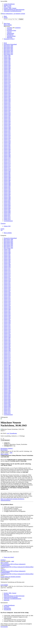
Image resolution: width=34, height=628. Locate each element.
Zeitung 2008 (7, 404)
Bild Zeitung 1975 (8, 246)
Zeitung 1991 (7, 381)
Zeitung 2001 (7, 395)
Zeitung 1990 (7, 379)
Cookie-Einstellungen (9, 4)
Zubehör (10, 448)
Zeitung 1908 (7, 264)
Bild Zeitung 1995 (8, 248)
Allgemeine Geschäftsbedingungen (12, 11)
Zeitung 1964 (7, 343)
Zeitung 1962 (7, 340)
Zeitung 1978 (7, 362)
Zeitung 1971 (7, 353)
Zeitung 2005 (7, 400)
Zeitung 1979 (7, 364)
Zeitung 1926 (7, 290)
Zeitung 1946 (7, 318)
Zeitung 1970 (7, 351)
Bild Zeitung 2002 (8, 241)
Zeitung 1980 (7, 365)
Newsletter (6, 606)
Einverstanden (4, 626)
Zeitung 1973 (7, 355)
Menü (5, 16)
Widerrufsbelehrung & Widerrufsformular (14, 9)
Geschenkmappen (8, 414)
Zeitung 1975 (7, 358)
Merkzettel (9, 37)
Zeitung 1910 (7, 267)
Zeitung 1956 (7, 332)
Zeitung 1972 (7, 354)
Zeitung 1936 (7, 304)
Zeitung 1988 (7, 376)
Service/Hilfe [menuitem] (12, 6)
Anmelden (9, 27)
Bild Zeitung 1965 (8, 245)
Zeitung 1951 (7, 325)
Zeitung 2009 (7, 406)
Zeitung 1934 (7, 301)
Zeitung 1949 (7, 322)
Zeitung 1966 (7, 346)
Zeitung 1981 (7, 367)
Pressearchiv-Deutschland (10, 238)
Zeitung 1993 (7, 383)
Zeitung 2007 (7, 403)
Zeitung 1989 (7, 378)
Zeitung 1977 (7, 361)
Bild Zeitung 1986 (8, 239)
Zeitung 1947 (7, 319)
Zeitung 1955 (7, 330)
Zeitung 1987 (7, 375)
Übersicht (9, 29)
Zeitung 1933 (7, 299)
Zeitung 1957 (7, 333)
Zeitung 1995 (7, 386)
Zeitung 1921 (7, 283)
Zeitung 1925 (7, 288)
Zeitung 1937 (7, 305)
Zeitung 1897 (7, 250)
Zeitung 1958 (7, 334)
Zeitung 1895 (7, 249)
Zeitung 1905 (7, 260)
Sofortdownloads (11, 36)
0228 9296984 (4, 585)
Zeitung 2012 (7, 410)
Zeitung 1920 (7, 281)
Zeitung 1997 (7, 389)
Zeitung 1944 (7, 315)
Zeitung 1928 (7, 292)
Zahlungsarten (10, 33)
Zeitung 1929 (7, 294)
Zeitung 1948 (7, 320)
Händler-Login (7, 5)
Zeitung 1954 (7, 329)
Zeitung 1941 (7, 311)
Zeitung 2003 (7, 397)
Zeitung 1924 (7, 287)
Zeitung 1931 (7, 297)
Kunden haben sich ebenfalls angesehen (11, 576)
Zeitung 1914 (7, 273)
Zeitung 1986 (7, 374)
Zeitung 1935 (7, 302)
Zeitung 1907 (7, 263)
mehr (10, 452)
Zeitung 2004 (7, 399)
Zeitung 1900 (7, 253)
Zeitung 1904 (7, 259)
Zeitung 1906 (7, 262)
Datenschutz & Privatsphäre (11, 597)
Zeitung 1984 (7, 371)
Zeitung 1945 (7, 316)
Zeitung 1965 (7, 344)
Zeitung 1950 (7, 323)
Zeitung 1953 (7, 327)
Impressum (6, 600)
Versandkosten (7, 609)
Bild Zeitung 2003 (8, 242)
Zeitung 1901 (7, 255)
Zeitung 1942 (7, 312)
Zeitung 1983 (7, 369)
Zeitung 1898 (7, 252)
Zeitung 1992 (7, 382)
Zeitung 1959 (7, 336)
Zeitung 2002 (7, 396)
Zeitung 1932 (7, 298)
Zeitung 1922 (7, 284)
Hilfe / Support (7, 6)
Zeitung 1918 (7, 278)
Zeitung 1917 (7, 277)
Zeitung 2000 (7, 393)
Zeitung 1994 (7, 385)
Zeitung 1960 (7, 337)
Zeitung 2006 (7, 402)
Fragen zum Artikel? (9, 557)
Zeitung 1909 (7, 266)
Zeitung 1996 (7, 388)
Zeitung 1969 (7, 350)
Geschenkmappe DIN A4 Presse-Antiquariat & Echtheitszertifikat (17, 567)
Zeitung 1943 (7, 313)
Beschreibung (4, 448)
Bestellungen (10, 34)
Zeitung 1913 (7, 271)
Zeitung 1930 (7, 295)
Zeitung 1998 (7, 390)
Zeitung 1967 (7, 347)
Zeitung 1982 (7, 368)
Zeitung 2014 (7, 413)
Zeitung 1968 (7, 348)
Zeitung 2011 (7, 409)
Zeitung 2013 (7, 411)
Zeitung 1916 (7, 276)
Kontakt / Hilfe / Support (10, 8)
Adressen (9, 32)
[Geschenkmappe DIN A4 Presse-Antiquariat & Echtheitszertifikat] (17, 565)
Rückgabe (6, 594)
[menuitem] (18, 4)
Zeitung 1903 (7, 257)
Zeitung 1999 (7, 392)
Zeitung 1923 (7, 285)
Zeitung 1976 (7, 360)
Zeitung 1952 (7, 326)
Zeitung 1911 (7, 269)
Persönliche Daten (11, 30)
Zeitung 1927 (7, 291)
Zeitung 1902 (7, 256)
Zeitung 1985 (7, 372)
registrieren (18, 27)
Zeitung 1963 (7, 341)
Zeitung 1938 (7, 306)
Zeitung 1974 (7, 357)
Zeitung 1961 (7, 339)
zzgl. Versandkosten (12, 433)
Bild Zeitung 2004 (8, 243)
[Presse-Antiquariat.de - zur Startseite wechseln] (13, 13)
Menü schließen (8, 25)
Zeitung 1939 (7, 308)
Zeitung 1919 (7, 280)
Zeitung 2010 (7, 407)
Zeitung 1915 (7, 274)
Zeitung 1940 (7, 309)
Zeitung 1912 (7, 270)
